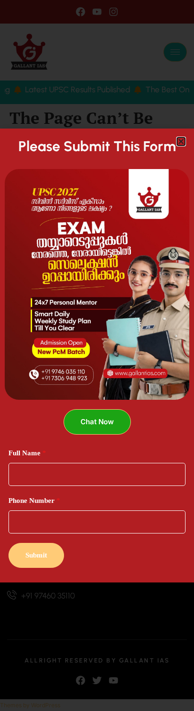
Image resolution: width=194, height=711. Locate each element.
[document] (97, 355)
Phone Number (34, 500)
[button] (181, 141)
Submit (36, 555)
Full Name (27, 453)
